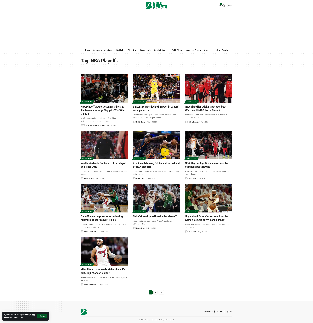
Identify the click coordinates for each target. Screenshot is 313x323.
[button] (42, 316)
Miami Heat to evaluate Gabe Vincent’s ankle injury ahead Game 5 (103, 271)
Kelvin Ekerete (100, 125)
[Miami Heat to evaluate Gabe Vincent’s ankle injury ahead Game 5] (104, 251)
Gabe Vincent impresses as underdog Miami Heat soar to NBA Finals (102, 217)
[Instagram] (224, 311)
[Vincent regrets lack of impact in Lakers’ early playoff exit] (156, 88)
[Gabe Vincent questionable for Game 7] (156, 198)
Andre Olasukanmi (90, 232)
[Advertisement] (156, 29)
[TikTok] (227, 311)
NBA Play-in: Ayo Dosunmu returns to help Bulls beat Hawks (206, 164)
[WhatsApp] (230, 311)
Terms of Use (18, 317)
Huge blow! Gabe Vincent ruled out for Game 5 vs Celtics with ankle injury (207, 217)
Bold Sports (90, 125)
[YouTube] (221, 311)
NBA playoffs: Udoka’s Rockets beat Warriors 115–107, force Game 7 (205, 108)
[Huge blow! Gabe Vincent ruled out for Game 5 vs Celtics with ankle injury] (208, 198)
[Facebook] (214, 311)
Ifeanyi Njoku (140, 228)
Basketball (87, 102)
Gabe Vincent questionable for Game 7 (155, 216)
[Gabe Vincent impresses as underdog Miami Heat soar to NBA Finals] (104, 198)
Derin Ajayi (140, 178)
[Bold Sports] (156, 5)
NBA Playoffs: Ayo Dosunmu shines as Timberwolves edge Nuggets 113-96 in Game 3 (102, 110)
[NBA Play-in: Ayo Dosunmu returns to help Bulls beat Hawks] (208, 145)
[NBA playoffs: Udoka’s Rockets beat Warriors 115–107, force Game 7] (208, 88)
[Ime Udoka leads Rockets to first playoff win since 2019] (104, 145)
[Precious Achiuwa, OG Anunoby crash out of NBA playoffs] (156, 145)
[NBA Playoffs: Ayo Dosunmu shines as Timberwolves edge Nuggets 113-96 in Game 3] (104, 88)
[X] (217, 311)
